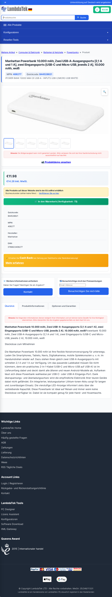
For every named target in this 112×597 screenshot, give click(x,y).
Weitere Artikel (8, 52)
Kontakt (28, 291)
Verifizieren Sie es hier (49, 193)
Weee (4, 462)
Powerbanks (73, 52)
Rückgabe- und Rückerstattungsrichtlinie (23, 488)
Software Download (12, 524)
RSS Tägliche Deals (11, 467)
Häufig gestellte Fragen (14, 437)
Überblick (9, 306)
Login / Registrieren (12, 483)
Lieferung (6, 452)
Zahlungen (7, 447)
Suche (83, 17)
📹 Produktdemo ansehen (56, 162)
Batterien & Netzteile (53, 52)
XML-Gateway (9, 529)
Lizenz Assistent (10, 514)
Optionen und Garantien (64, 306)
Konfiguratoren (9, 519)
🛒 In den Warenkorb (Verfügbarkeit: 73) (56, 201)
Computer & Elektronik (29, 52)
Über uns (6, 432)
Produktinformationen (33, 306)
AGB (3, 442)
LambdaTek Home (11, 427)
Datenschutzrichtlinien (13, 457)
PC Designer (8, 509)
